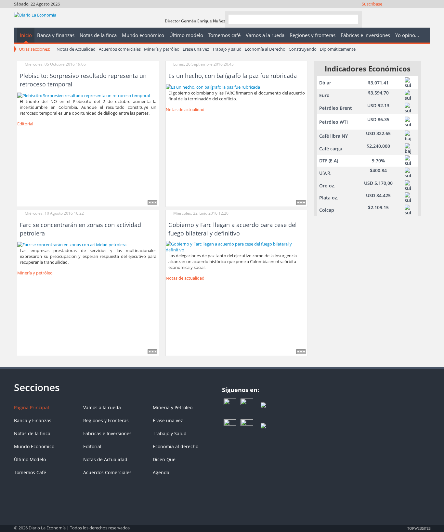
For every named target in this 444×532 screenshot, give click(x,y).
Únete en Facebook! (381, 12)
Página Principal (31, 407)
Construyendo (303, 49)
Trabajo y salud (227, 49)
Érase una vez (196, 49)
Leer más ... (152, 202)
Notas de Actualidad (76, 49)
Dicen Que (164, 459)
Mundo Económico (34, 446)
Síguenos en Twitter (390, 12)
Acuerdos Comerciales (107, 472)
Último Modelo (30, 459)
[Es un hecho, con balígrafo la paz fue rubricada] (213, 86)
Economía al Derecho (265, 49)
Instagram (399, 12)
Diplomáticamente (338, 49)
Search (350, 19)
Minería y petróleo (161, 49)
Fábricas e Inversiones (107, 433)
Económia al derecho (175, 446)
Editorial (25, 124)
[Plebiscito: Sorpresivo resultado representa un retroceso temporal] (83, 95)
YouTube (408, 12)
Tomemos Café (30, 472)
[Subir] (222, 525)
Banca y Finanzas (32, 420)
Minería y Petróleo (172, 407)
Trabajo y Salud (170, 433)
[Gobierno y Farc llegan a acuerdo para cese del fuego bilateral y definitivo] (236, 246)
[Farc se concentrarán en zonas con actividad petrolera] (71, 244)
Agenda (161, 472)
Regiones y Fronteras (106, 420)
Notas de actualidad (185, 109)
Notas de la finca (32, 433)
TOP (418, 528)
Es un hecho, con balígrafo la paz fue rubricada (232, 76)
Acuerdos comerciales (120, 49)
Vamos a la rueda (102, 407)
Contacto (425, 12)
